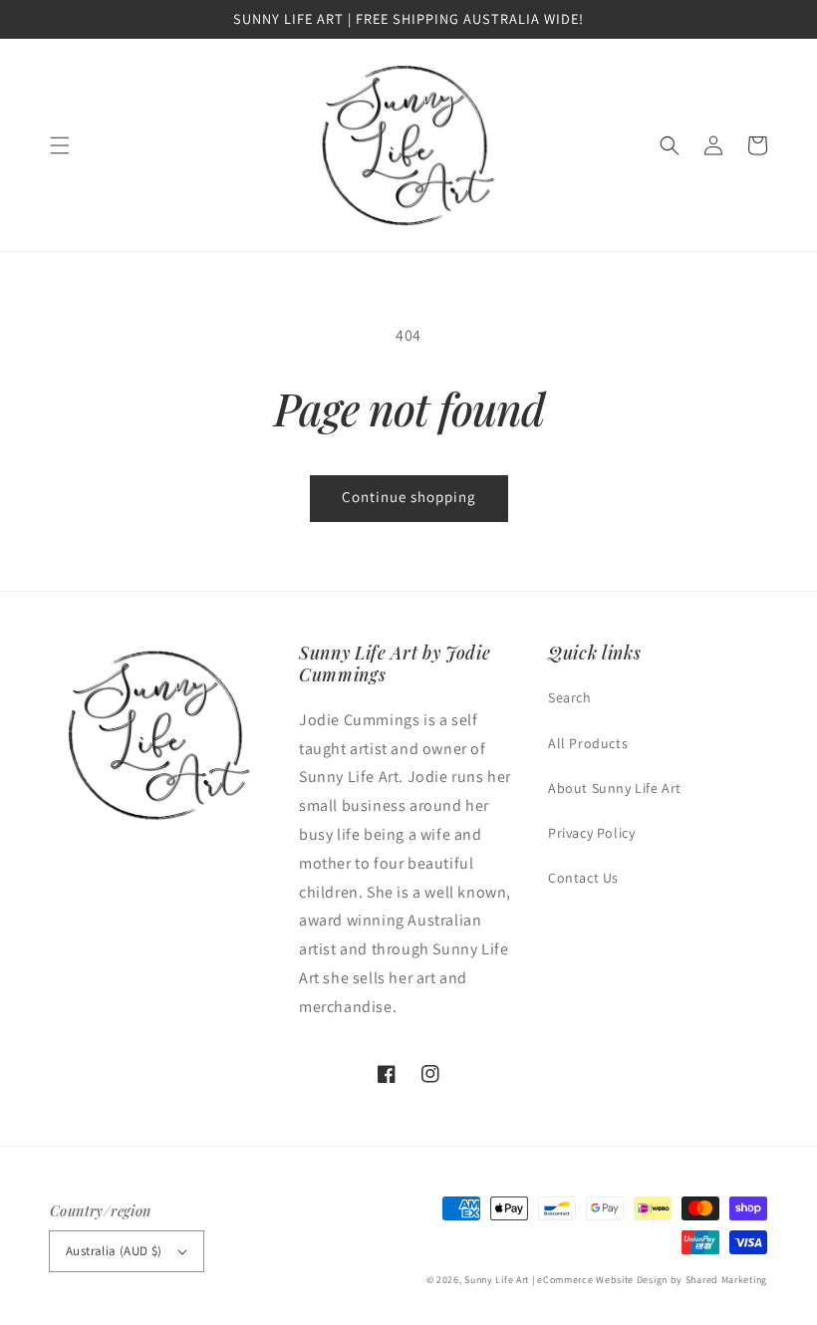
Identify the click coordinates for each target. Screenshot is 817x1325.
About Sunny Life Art (614, 788)
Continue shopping (409, 496)
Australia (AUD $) (114, 1250)
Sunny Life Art (496, 1279)
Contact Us (583, 878)
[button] (60, 145)
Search (570, 697)
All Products (588, 743)
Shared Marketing (726, 1279)
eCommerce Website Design (602, 1279)
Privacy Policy (591, 833)
